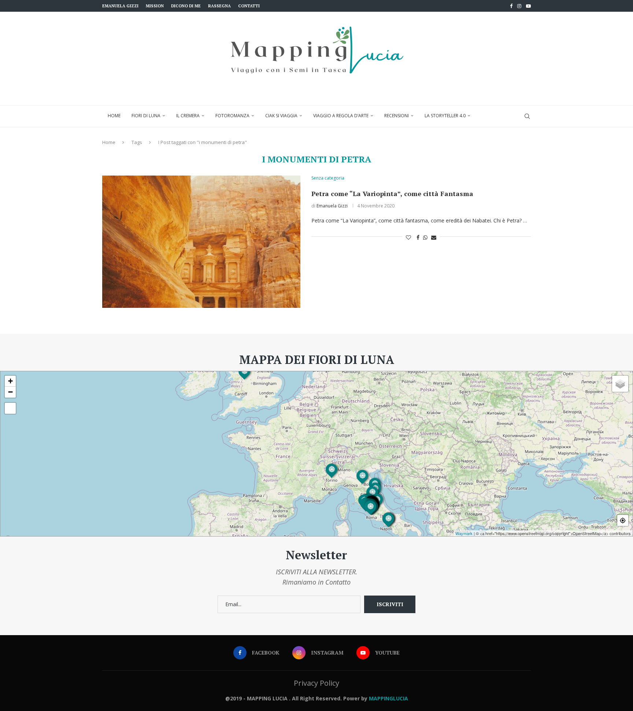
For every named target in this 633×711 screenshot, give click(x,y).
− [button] (10, 392)
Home (114, 116)
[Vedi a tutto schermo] (10, 408)
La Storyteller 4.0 (445, 116)
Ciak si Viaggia (281, 116)
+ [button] (10, 381)
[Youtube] (528, 6)
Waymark (464, 533)
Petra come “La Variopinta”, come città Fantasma (392, 193)
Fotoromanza (232, 116)
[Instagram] (519, 6)
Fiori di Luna (146, 116)
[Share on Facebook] (418, 237)
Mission (155, 5)
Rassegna (219, 5)
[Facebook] (511, 6)
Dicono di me (186, 5)
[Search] (527, 116)
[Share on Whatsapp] (425, 237)
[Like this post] (408, 237)
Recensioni (396, 116)
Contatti (249, 5)
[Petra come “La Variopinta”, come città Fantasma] (201, 242)
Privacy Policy (316, 683)
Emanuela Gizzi (120, 5)
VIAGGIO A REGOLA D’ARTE (341, 116)
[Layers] (620, 384)
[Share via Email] (433, 237)
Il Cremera (188, 116)
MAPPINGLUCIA (388, 698)
